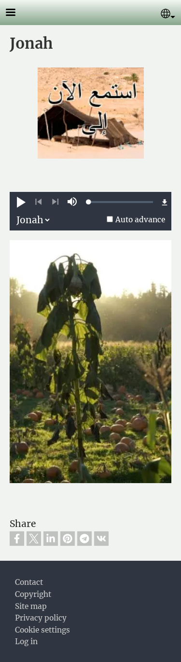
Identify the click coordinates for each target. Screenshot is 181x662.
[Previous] (38, 202)
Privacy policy (41, 617)
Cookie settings (42, 630)
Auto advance (140, 219)
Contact (29, 582)
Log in (26, 641)
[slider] (121, 202)
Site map (31, 606)
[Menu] (16, 13)
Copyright (33, 594)
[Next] (55, 202)
